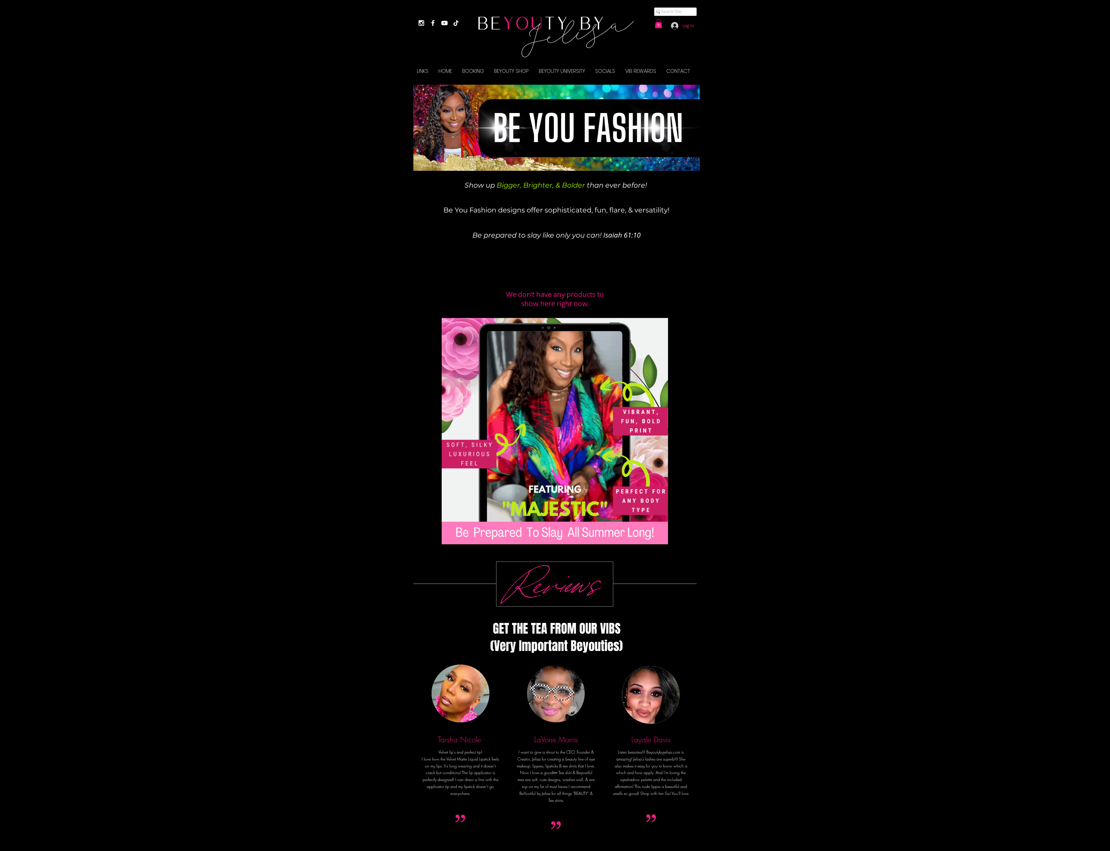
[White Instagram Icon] (421, 23)
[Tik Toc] (456, 23)
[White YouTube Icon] (444, 23)
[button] (658, 23)
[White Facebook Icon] (433, 23)
